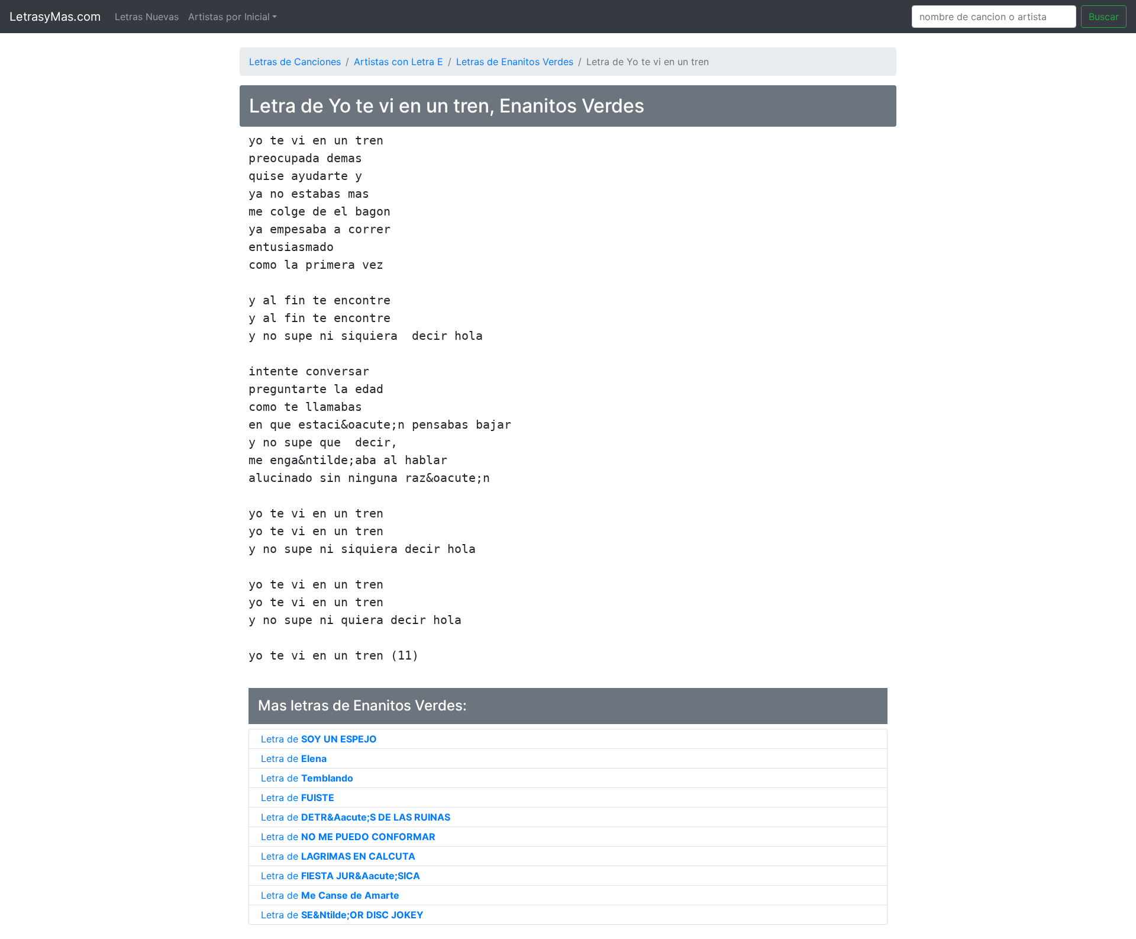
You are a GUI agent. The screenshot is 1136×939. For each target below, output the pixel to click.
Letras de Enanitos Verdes (514, 61)
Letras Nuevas (147, 16)
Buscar (1104, 16)
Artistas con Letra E (398, 61)
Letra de (319, 739)
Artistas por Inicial (229, 16)
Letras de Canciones (295, 61)
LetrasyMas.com (55, 16)
